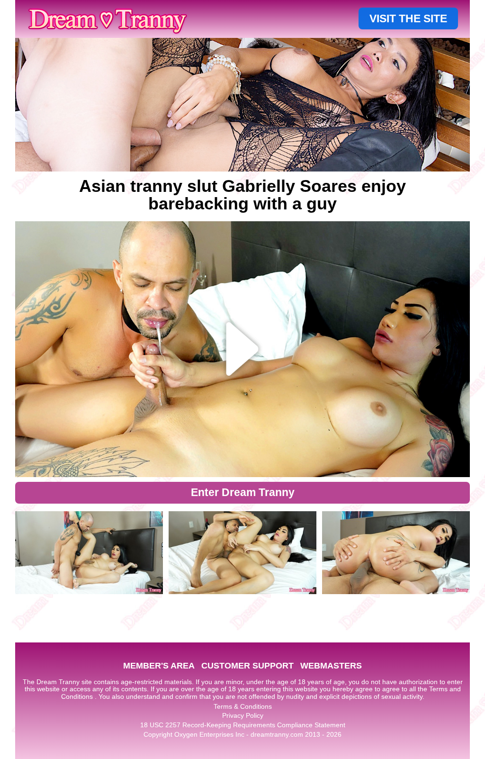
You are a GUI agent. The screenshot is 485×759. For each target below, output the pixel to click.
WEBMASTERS (331, 665)
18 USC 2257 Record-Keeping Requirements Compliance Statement (242, 725)
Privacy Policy (242, 715)
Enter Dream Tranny (243, 492)
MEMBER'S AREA (159, 665)
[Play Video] (242, 349)
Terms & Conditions (243, 706)
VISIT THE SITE (408, 18)
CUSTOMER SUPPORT (247, 665)
